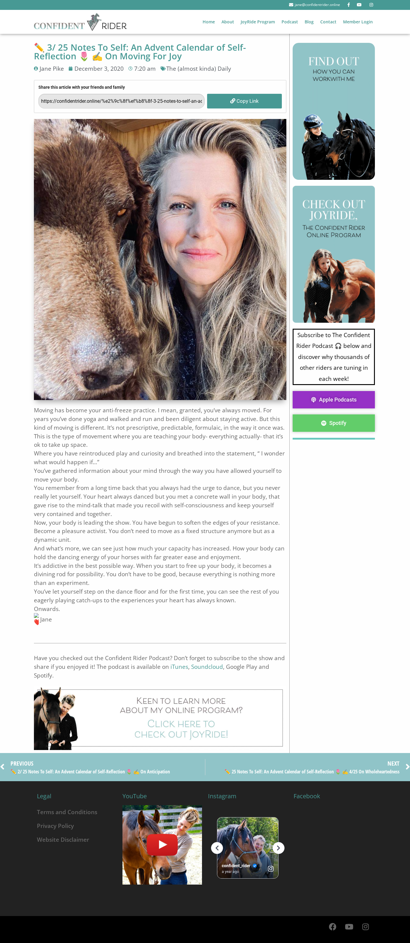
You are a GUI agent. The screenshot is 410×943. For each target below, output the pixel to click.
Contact (328, 22)
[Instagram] (365, 926)
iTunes (179, 667)
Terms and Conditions (67, 812)
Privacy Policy (55, 826)
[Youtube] (349, 926)
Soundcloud (207, 667)
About (228, 22)
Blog (309, 22)
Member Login (358, 22)
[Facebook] (332, 926)
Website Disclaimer (63, 839)
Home (209, 22)
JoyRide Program (258, 22)
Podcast (290, 22)
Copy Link (247, 101)
